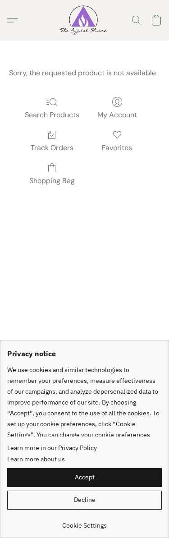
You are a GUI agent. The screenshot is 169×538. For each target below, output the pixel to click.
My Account (117, 115)
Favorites (117, 147)
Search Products (52, 115)
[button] (84, 20)
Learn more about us (36, 459)
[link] (84, 522)
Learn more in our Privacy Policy (52, 448)
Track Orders (52, 147)
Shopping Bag (52, 180)
